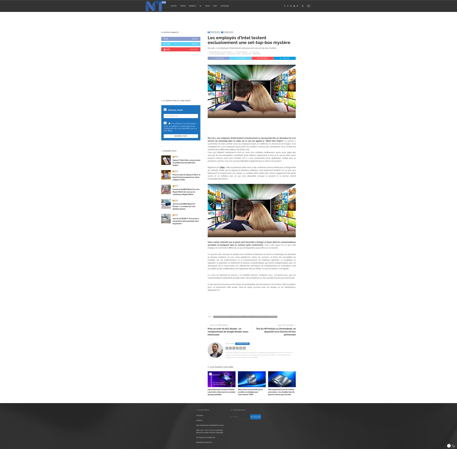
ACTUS (174, 6)
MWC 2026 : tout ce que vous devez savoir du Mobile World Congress (209, 431)
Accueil (211, 48)
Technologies (227, 32)
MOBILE (192, 6)
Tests (175, 157)
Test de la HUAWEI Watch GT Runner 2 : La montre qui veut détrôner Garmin (184, 206)
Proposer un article (204, 442)
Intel (239, 54)
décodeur (231, 54)
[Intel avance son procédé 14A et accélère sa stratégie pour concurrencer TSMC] (252, 379)
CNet (222, 167)
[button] (451, 446)
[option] (222, 383)
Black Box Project (219, 54)
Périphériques (214, 32)
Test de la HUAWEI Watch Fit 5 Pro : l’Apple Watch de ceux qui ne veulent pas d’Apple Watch (186, 191)
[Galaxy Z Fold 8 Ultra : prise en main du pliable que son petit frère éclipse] (166, 160)
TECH (207, 6)
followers (195, 39)
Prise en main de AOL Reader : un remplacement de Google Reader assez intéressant (228, 331)
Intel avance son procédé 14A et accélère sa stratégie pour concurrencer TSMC (250, 392)
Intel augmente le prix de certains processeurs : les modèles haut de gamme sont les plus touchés (281, 392)
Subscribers (194, 49)
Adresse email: (175, 110)
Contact (199, 420)
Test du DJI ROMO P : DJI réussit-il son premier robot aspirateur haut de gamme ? (186, 221)
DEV (215, 6)
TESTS (183, 6)
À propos (199, 415)
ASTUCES (225, 6)
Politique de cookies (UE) (205, 437)
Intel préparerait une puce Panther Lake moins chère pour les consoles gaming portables (221, 392)
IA (200, 6)
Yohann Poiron (241, 52)
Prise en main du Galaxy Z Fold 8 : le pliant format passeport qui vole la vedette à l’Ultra (186, 177)
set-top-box (246, 54)
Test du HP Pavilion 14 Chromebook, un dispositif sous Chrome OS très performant (276, 331)
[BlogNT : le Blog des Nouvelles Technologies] (155, 6)
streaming (257, 54)
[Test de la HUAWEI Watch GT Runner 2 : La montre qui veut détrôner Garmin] (166, 204)
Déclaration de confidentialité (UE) (210, 425)
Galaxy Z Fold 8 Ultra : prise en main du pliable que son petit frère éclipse (186, 162)
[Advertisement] (45, 19)
